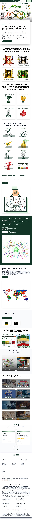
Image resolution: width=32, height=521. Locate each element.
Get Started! (5, 232)
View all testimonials (15, 449)
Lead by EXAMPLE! (14, 232)
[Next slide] (28, 364)
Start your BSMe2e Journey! (7, 41)
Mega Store (22, 463)
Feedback (3, 463)
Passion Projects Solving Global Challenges (14, 175)
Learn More (5, 182)
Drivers (3, 473)
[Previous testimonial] (14, 447)
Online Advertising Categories (25, 459)
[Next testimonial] (18, 447)
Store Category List (23, 460)
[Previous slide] (3, 364)
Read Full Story (9, 441)
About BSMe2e (4, 459)
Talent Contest (14, 463)
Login (22, 3)
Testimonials (3, 0)
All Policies (3, 460)
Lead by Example (19, 1)
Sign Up (25, 3)
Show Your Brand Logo (7, 317)
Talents (13, 460)
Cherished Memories (5, 465)
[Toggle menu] (29, 3)
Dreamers (3, 471)
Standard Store (23, 465)
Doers (3, 472)
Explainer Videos (4, 464)
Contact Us (16, 1)
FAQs (13, 0)
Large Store (22, 464)
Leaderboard (7, 0)
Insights (11, 0)
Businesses (3, 468)
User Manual (13, 459)
